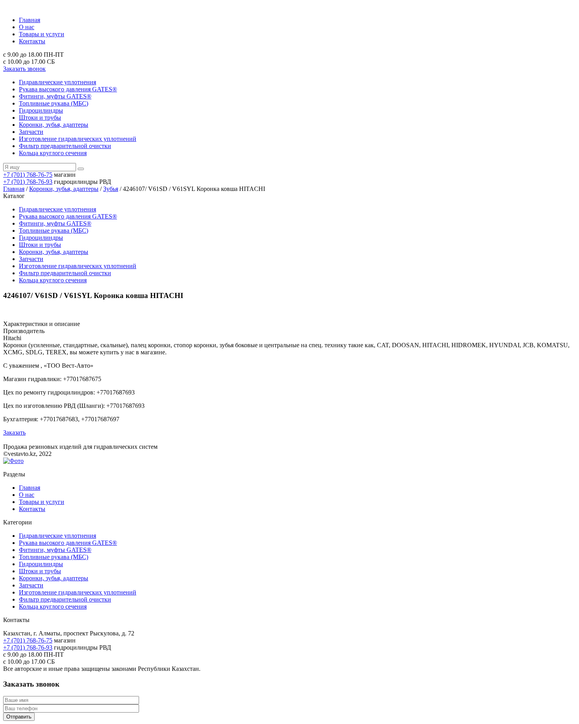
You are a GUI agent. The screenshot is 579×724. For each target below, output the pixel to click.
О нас (26, 27)
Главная (29, 20)
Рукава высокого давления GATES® (68, 89)
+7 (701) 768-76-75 (27, 174)
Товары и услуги (41, 34)
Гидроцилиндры (41, 110)
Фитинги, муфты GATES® (55, 96)
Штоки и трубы (40, 117)
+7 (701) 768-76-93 (27, 181)
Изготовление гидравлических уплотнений (77, 138)
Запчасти (31, 131)
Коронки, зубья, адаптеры (53, 124)
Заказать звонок (24, 68)
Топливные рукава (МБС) (53, 103)
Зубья (110, 188)
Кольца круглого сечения (53, 153)
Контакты (32, 41)
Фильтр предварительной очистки (65, 146)
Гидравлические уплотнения (57, 82)
